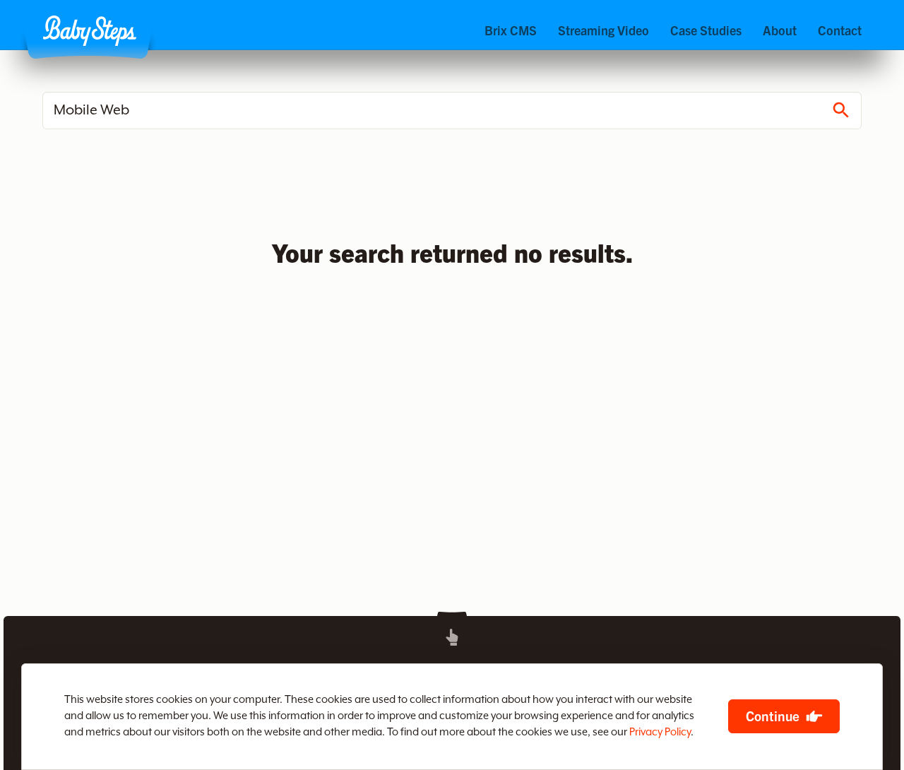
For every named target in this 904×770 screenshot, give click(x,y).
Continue (772, 715)
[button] (89, 31)
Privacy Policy (660, 732)
